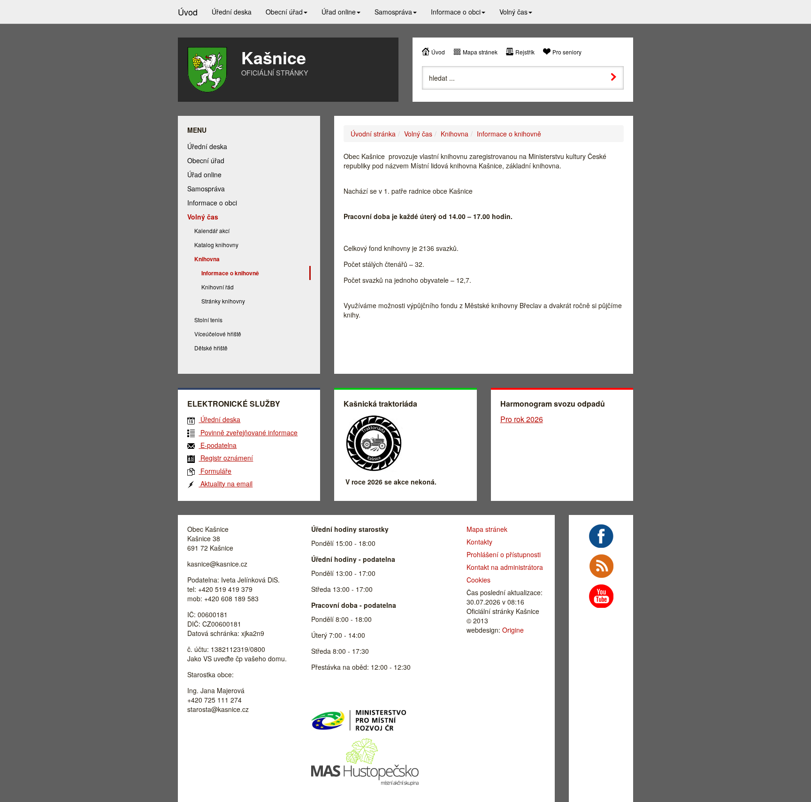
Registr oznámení (226, 457)
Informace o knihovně (509, 133)
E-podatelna (218, 445)
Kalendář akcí (212, 231)
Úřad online (204, 174)
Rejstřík (525, 52)
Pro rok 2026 (521, 419)
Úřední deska (207, 146)
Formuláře (215, 471)
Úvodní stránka (373, 133)
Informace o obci (212, 202)
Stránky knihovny (223, 301)
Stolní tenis (208, 320)
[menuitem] (232, 11)
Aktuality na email (225, 483)
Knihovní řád (217, 287)
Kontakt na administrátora (505, 567)
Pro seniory (566, 52)
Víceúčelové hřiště (217, 334)
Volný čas (418, 133)
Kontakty (479, 541)
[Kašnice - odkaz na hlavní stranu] (207, 69)
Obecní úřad (205, 160)
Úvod (438, 52)
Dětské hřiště (211, 348)
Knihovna (454, 133)
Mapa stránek (480, 52)
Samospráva (206, 188)
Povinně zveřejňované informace (248, 432)
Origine (513, 630)
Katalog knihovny (216, 245)
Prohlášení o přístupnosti (504, 554)
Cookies (478, 579)
